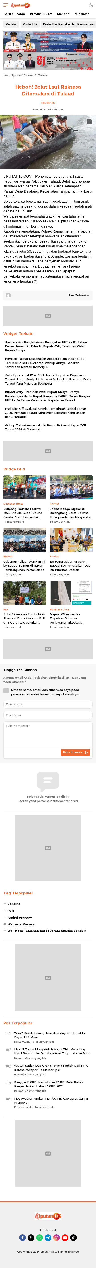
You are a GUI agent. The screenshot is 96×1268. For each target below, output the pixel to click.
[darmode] (91, 5)
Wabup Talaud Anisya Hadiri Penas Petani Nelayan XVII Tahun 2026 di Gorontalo (45, 427)
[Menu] (4, 5)
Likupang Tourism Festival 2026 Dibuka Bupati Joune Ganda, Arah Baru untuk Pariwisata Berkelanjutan (22, 515)
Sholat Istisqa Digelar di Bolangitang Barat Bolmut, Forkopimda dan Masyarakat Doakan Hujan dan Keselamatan (71, 517)
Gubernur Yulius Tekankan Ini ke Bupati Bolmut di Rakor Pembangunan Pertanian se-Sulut (24, 568)
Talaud (43, 75)
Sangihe (14, 904)
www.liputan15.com (18, 75)
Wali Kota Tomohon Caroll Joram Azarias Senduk (47, 931)
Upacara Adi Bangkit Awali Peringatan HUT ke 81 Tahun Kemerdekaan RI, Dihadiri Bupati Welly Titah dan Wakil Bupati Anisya (46, 346)
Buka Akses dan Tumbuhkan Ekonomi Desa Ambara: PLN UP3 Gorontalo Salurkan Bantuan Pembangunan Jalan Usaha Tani (24, 622)
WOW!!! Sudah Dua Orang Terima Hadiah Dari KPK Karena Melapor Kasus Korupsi (51, 1067)
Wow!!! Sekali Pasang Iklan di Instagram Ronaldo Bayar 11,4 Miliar (49, 1035)
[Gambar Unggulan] (48, 168)
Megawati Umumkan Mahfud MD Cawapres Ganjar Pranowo (51, 1100)
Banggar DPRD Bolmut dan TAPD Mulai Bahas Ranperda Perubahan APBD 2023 (48, 1084)
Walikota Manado (21, 924)
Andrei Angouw (20, 917)
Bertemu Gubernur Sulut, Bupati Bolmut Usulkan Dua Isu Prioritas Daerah (70, 565)
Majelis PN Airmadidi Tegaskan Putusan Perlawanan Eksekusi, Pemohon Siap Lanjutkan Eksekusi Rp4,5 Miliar (68, 622)
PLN (11, 910)
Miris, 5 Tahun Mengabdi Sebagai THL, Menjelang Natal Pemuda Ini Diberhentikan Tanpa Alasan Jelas (52, 1051)
